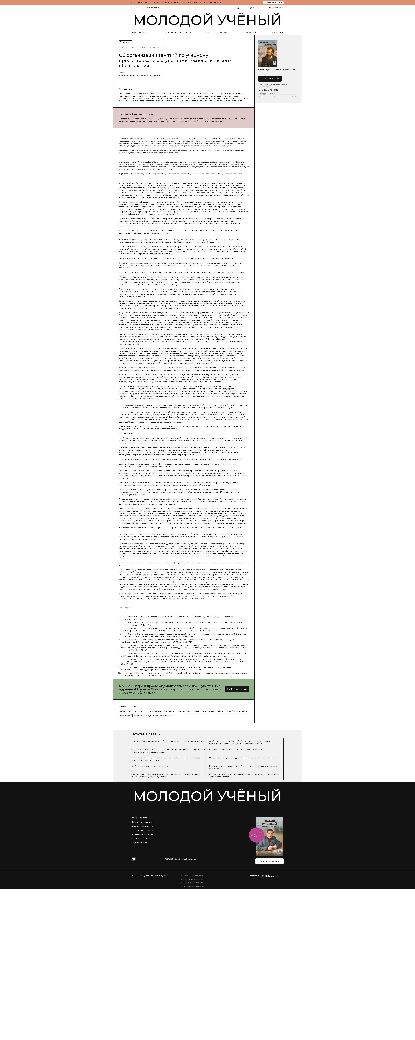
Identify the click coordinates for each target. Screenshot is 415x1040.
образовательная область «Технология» (196, 711)
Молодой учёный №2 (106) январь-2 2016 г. (276, 71)
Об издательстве (139, 843)
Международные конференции (176, 32)
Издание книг (277, 32)
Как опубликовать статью (142, 830)
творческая (125, 716)
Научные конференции (142, 822)
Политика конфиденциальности (191, 883)
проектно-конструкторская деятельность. (153, 716)
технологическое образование (161, 711)
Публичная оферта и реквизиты (191, 876)
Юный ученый (249, 32)
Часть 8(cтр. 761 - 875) (268, 90)
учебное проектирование (132, 711)
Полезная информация (142, 834)
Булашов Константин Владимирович (140, 75)
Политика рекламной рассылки (191, 886)
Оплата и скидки (139, 838)
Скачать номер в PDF (270, 79)
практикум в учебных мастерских (232, 711)
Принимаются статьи (256, 834)
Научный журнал (139, 32)
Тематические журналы (217, 32)
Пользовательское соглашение (191, 879)
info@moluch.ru (276, 8)
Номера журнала (139, 818)
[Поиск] (238, 8)
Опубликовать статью (273, 3)
